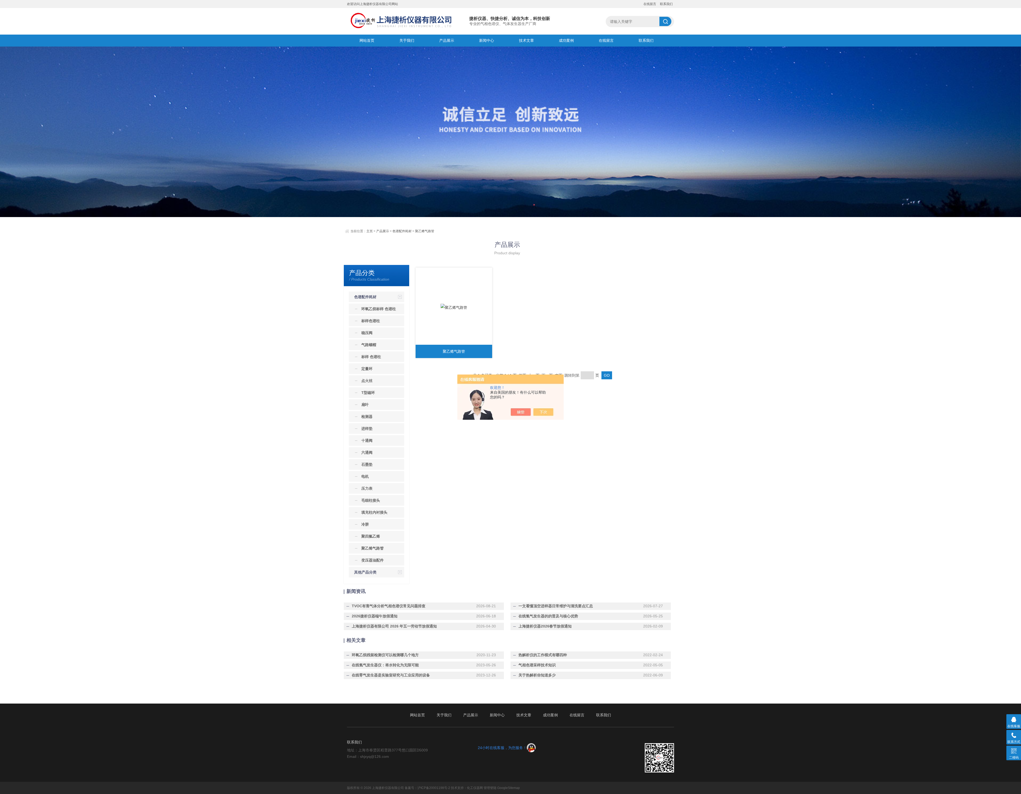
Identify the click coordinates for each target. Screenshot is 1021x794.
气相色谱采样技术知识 (537, 665)
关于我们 (406, 40)
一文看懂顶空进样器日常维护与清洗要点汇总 (555, 606)
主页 (369, 231)
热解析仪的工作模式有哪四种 (542, 655)
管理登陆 (490, 788)
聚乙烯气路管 (424, 231)
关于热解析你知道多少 (537, 675)
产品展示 (446, 40)
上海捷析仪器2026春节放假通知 (545, 626)
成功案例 (566, 40)
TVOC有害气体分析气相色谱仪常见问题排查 (388, 606)
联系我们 (666, 4)
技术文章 (526, 40)
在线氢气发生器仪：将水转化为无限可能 (385, 665)
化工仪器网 (475, 788)
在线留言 (649, 4)
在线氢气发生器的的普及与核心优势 (548, 616)
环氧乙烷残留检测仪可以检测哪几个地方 (385, 655)
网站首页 (366, 40)
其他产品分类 (365, 572)
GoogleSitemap (508, 788)
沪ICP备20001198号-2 (433, 788)
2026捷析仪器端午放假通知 (374, 616)
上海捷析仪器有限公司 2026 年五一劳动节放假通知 (394, 626)
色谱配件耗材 (402, 231)
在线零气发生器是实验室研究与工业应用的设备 (391, 675)
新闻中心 (486, 40)
